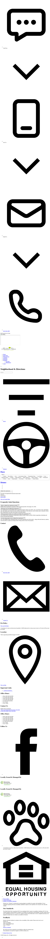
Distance (3, 482)
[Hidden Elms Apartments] (6, 786)
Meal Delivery (18, 477)
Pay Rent (8, 361)
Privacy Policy (6, 898)
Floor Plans (5, 355)
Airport (4, 476)
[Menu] (1, 366)
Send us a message (7, 927)
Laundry (11, 477)
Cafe (16, 476)
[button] (26, 845)
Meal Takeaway (26, 477)
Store (9, 478)
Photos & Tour (6, 356)
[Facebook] (26, 774)
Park (40, 477)
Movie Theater (35, 477)
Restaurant (45, 477)
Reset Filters (3, 497)
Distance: (2, 494)
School (4, 478)
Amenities (5, 357)
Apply (4, 363)
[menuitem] (26, 354)
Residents (5, 360)
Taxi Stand (21, 478)
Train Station (28, 478)
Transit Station (35, 478)
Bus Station (10, 476)
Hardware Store (5, 477)
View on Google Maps (5, 499)
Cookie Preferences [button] (7, 900)
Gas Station (39, 476)
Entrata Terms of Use (7, 932)
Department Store (31, 476)
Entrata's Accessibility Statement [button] (9, 901)
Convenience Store (22, 476)
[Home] (9, 352)
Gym (45, 476)
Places (3, 472)
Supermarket (14, 478)
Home (4, 354)
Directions (5, 359)
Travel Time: (3, 495)
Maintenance (8, 362)
